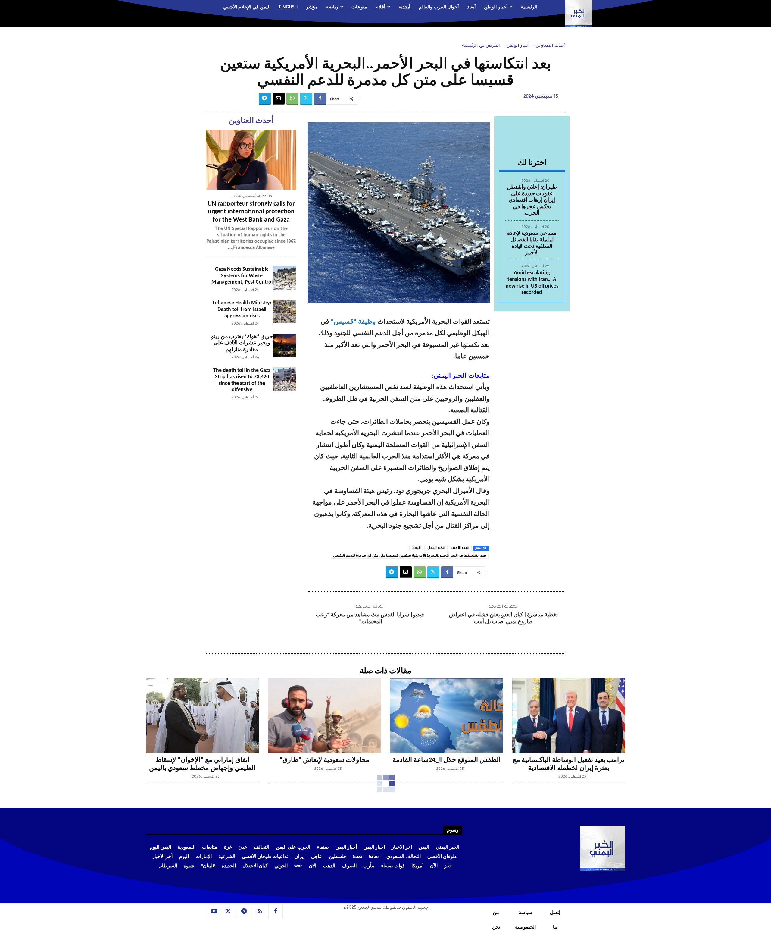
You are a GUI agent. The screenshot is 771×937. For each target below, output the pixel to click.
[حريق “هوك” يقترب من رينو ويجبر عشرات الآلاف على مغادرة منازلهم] (284, 345)
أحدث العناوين (550, 46)
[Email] (279, 99)
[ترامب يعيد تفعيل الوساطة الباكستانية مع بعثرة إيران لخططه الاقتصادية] (569, 715)
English (266, 196)
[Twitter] (306, 99)
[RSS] (260, 911)
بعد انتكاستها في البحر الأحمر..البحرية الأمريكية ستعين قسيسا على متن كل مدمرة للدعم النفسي (409, 556)
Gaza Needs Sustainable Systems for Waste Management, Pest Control (242, 275)
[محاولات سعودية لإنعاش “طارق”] (324, 715)
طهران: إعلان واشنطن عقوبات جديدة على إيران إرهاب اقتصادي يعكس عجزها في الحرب (532, 200)
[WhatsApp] (292, 99)
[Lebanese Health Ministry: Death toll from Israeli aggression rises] (284, 311)
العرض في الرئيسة (481, 46)
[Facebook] (320, 99)
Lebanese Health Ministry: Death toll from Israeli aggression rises (242, 309)
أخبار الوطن (518, 46)
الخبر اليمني (436, 548)
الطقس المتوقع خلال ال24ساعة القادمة (446, 760)
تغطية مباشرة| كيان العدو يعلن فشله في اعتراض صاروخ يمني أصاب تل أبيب (503, 618)
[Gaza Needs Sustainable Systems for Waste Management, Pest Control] (284, 278)
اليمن (416, 548)
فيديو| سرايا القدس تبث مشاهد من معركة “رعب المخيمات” (370, 618)
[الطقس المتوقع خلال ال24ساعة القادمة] (446, 715)
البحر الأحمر (460, 548)
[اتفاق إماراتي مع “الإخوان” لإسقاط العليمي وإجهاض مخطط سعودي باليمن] (202, 715)
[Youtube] (214, 911)
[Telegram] (265, 99)
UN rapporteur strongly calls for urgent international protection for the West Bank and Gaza (251, 211)
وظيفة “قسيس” (353, 322)
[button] (182, 7)
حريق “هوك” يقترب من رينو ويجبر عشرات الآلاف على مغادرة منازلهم (242, 343)
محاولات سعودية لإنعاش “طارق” (324, 760)
